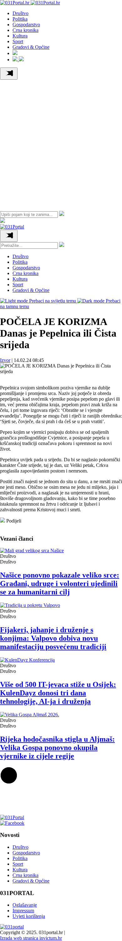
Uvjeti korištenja (29, 916)
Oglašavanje (25, 905)
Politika (20, 19)
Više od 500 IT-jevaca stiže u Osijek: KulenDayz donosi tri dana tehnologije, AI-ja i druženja (58, 692)
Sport (18, 41)
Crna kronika (25, 30)
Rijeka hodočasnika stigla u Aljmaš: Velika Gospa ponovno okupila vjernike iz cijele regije (57, 747)
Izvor (5, 360)
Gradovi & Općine (31, 47)
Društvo (20, 13)
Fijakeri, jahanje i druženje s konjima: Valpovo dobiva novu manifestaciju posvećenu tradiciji (53, 638)
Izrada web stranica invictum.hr (31, 938)
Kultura (20, 35)
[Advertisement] (61, 144)
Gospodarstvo (26, 24)
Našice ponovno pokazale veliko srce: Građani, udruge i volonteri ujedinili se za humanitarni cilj (59, 583)
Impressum (23, 910)
